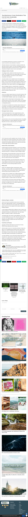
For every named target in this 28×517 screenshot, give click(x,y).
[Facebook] (24, 245)
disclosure (16, 30)
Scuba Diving (12, 508)
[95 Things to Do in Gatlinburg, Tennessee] (14, 403)
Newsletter (20, 509)
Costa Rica (3, 224)
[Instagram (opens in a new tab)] (23, 8)
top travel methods (21, 27)
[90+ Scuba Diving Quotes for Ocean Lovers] (14, 443)
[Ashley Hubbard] (3, 246)
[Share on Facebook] (4, 21)
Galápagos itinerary (21, 84)
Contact (20, 505)
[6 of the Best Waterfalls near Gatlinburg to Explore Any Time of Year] (14, 422)
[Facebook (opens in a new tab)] (21, 8)
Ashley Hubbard (5, 18)
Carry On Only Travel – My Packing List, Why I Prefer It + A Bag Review (22, 291)
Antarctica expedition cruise (7, 95)
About (20, 504)
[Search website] (26, 8)
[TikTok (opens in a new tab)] (24, 8)
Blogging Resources (22, 510)
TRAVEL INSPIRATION (4, 10)
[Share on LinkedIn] (19, 21)
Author (3, 243)
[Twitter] (25, 245)
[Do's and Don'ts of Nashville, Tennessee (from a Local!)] (14, 487)
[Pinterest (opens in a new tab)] (22, 8)
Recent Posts (5, 243)
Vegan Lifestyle (12, 504)
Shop (20, 508)
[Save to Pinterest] (14, 21)
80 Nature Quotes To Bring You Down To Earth (6, 289)
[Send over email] (24, 21)
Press (20, 506)
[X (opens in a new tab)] (19, 8)
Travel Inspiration (13, 505)
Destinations (12, 506)
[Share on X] (9, 21)
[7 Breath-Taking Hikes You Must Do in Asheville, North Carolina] (14, 464)
